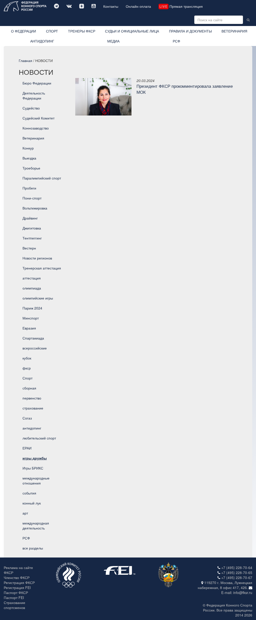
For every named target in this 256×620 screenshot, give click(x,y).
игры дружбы (34, 458)
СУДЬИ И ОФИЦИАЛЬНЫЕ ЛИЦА (132, 31)
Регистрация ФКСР (19, 582)
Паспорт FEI (14, 597)
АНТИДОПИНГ (42, 41)
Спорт (27, 378)
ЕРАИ (27, 448)
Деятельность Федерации (33, 95)
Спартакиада (33, 338)
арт (25, 513)
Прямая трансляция (181, 6)
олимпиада (31, 288)
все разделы (32, 548)
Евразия (29, 328)
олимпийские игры (37, 298)
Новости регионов (37, 258)
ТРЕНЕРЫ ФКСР (81, 31)
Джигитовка (31, 228)
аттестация (31, 278)
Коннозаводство (35, 128)
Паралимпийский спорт (41, 178)
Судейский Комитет (38, 118)
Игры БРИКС (32, 468)
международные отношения (36, 481)
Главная (25, 60)
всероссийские (34, 348)
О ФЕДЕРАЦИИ (23, 31)
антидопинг (31, 428)
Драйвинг (30, 218)
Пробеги (29, 188)
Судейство (31, 108)
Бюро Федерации (36, 83)
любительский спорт (39, 438)
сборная (29, 388)
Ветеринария (33, 138)
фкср (26, 368)
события (29, 493)
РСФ (176, 41)
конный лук (31, 503)
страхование (32, 408)
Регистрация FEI (17, 587)
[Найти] (248, 20)
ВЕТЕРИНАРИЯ (234, 31)
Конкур (28, 148)
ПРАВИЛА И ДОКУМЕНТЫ (190, 31)
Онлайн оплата (138, 6)
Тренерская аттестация (41, 268)
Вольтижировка (34, 208)
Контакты (110, 6)
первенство (31, 398)
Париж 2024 (32, 308)
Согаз (27, 418)
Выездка (29, 158)
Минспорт (30, 318)
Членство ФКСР (17, 577)
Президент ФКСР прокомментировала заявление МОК (184, 89)
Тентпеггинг (32, 238)
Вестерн (29, 248)
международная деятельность (35, 525)
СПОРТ (52, 31)
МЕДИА (113, 41)
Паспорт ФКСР (16, 592)
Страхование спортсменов (14, 605)
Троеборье (31, 168)
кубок (26, 358)
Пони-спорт (32, 198)
